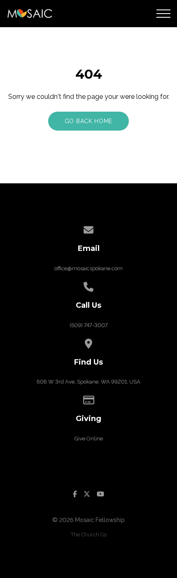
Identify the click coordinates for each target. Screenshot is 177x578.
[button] (163, 14)
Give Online (89, 438)
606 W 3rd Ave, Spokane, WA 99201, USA (88, 382)
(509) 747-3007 (89, 325)
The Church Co (89, 534)
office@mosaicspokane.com (88, 268)
